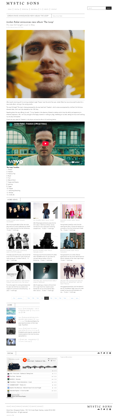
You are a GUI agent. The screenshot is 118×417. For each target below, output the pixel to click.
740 (37, 298)
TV (40, 9)
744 (55, 298)
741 (42, 298)
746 (65, 298)
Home (10, 9)
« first (14, 298)
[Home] (22, 3)
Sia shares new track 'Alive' (43, 220)
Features (33, 9)
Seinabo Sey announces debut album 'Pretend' (45, 281)
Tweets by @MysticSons (66, 357)
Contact (54, 9)
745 (60, 298)
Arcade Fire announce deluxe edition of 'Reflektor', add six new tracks (71, 282)
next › (72, 298)
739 (33, 298)
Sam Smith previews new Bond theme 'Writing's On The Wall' (18, 281)
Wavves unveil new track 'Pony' (70, 221)
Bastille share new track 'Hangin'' (69, 251)
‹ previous (19, 298)
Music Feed (59, 16)
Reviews (24, 9)
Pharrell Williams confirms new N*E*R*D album (16, 251)
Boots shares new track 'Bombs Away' (42, 251)
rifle (13, 415)
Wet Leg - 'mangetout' (29, 339)
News (16, 9)
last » (77, 298)
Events (46, 9)
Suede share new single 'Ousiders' (15, 221)
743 (51, 298)
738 (28, 298)
